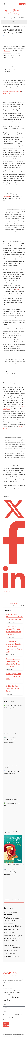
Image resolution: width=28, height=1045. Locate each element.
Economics (20, 921)
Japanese (7, 938)
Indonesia (12, 932)
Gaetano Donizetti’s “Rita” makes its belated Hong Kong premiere (14, 616)
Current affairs (12, 921)
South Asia (17, 948)
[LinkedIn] (14, 589)
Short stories (16, 945)
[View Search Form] (4, 4)
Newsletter (22, 4)
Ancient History (7, 912)
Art (11, 912)
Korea (12, 938)
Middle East (13, 940)
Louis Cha (12, 89)
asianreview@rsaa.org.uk (14, 990)
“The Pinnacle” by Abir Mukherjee (11, 799)
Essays (23, 26)
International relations (9, 935)
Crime (21, 918)
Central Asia (15, 915)
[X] (14, 519)
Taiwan (15, 950)
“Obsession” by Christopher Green (11, 733)
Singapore (6, 948)
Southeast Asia (8, 950)
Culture (6, 921)
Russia (9, 945)
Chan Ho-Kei (19, 89)
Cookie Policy (8, 1039)
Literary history (18, 938)
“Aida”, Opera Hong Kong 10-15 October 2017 (13, 676)
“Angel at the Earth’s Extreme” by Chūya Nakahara (12, 766)
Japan (20, 935)
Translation (9, 953)
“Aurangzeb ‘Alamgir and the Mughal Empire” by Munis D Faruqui (14, 865)
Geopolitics (10, 923)
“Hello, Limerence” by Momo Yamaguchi (12, 899)
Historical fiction (9, 926)
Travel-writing (8, 956)
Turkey (14, 956)
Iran (17, 935)
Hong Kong (6, 591)
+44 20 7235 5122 (8, 988)
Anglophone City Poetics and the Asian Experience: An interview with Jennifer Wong (14, 646)
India (6, 932)
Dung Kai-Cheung (8, 91)
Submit (5, 1023)
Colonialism (17, 918)
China (7, 918)
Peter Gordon (7, 26)
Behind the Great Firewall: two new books (12, 688)
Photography (16, 942)
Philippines (10, 943)
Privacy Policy (9, 1017)
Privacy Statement (9, 1041)
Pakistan (5, 942)
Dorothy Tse (6, 93)
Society (11, 948)
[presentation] (13, 718)
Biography (8, 915)
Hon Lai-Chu (17, 91)
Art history (15, 912)
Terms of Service (19, 1017)
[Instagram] (5, 1026)
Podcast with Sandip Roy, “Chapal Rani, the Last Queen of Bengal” (13, 832)
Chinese (12, 918)
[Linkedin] (8, 1026)
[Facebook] (14, 563)
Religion (5, 945)
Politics (20, 942)
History (18, 926)
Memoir (6, 940)
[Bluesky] (6, 1026)
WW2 (17, 956)
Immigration (16, 929)
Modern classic (20, 940)
